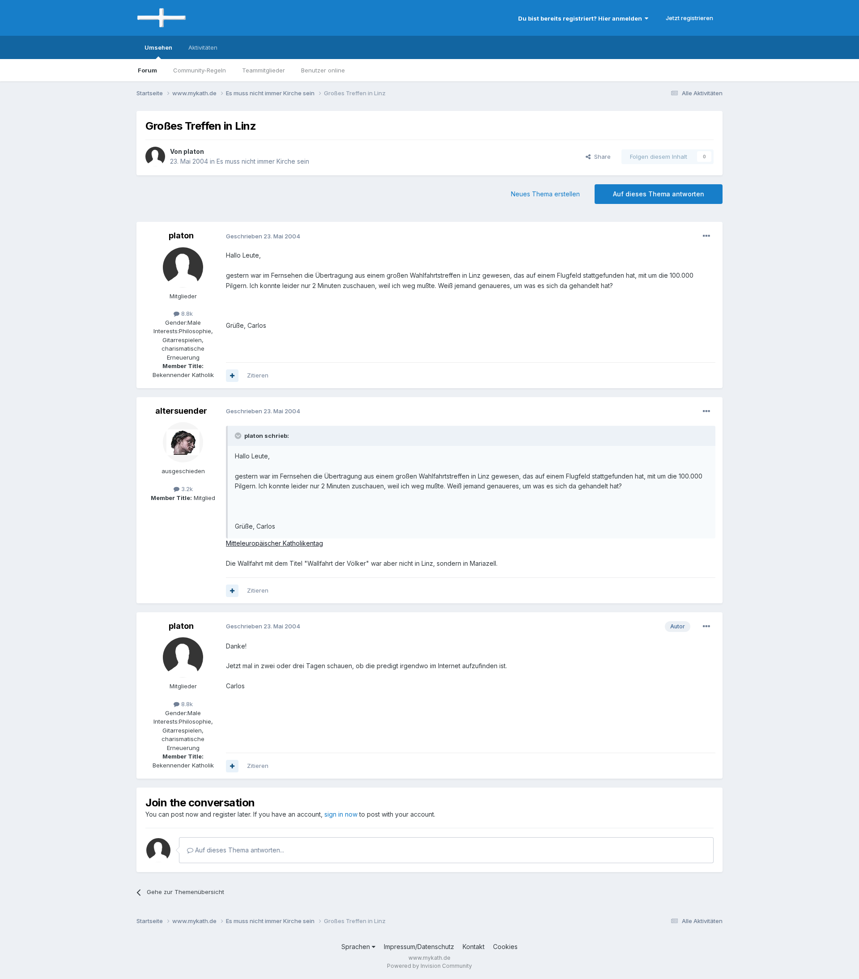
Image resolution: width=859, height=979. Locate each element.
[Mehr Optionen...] (706, 236)
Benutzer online (323, 70)
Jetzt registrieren (689, 17)
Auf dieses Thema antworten (658, 194)
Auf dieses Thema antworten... (238, 850)
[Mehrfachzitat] (232, 375)
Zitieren (257, 375)
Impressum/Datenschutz (419, 946)
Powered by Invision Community (429, 965)
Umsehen (158, 47)
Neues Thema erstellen (545, 194)
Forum (147, 70)
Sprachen (356, 946)
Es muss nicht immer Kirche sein (263, 161)
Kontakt (474, 946)
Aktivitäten (202, 47)
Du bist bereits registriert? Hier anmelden (581, 18)
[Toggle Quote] (239, 435)
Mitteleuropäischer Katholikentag (274, 543)
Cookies (505, 946)
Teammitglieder (263, 70)
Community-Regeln (199, 70)
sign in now (340, 814)
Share (601, 156)
